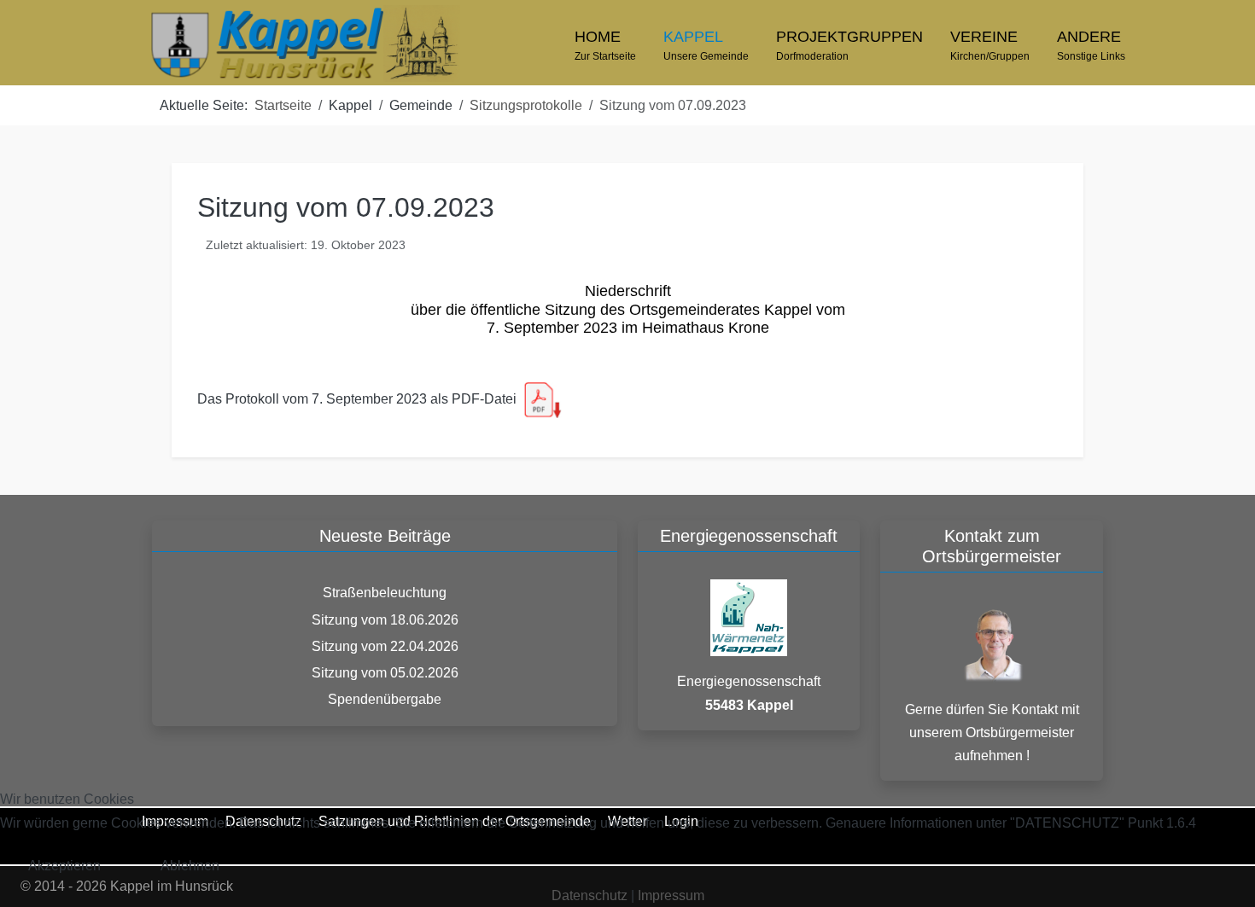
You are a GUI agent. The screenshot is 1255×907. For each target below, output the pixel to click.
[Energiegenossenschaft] (748, 617)
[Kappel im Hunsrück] (303, 43)
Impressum (671, 895)
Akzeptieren (64, 865)
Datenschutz (590, 895)
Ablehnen (190, 865)
